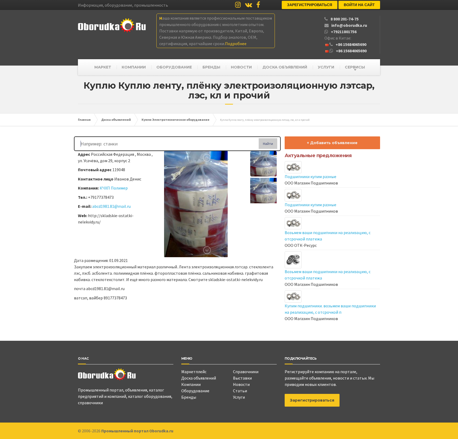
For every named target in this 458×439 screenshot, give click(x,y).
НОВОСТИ (241, 67)
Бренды (188, 397)
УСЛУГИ (326, 67)
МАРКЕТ (102, 67)
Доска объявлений (198, 378)
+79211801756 (343, 31)
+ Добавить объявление (332, 142)
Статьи (240, 390)
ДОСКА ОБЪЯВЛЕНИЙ (284, 67)
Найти (268, 143)
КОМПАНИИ (134, 67)
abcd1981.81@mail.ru (111, 206)
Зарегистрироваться (309, 5)
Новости (241, 384)
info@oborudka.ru (349, 25)
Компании (191, 384)
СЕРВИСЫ (355, 67)
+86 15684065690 (351, 44)
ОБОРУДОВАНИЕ (174, 67)
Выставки (242, 378)
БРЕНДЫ (211, 67)
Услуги (239, 397)
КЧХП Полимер (114, 188)
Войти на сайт (359, 5)
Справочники (245, 371)
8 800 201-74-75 (345, 18)
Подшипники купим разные (310, 176)
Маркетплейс (193, 371)
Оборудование (195, 390)
